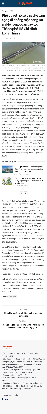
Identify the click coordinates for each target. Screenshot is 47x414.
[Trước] (21, 193)
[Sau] (25, 193)
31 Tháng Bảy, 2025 (8, 38)
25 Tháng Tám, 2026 (22, 174)
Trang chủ (5, 11)
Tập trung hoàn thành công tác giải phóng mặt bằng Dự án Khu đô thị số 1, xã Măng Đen (28, 180)
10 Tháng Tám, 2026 (22, 186)
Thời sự (12, 11)
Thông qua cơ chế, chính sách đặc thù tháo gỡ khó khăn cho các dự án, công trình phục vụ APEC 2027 (28, 169)
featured (13, 297)
